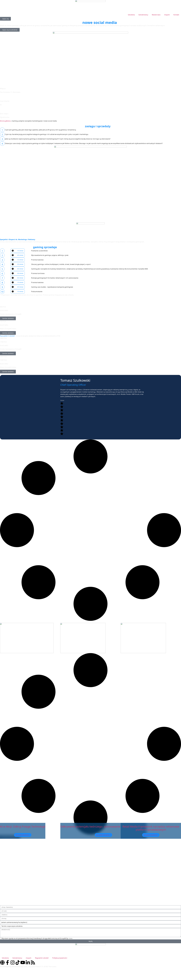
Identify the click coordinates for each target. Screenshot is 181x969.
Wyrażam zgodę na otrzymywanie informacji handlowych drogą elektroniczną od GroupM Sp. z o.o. (37, 938)
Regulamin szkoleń (42, 958)
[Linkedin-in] (27, 962)
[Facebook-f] (7, 962)
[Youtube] (22, 962)
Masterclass (156, 15)
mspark (167, 15)
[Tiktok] (17, 962)
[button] (10, 837)
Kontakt (176, 15)
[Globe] (2, 962)
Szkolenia (131, 15)
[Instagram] (12, 962)
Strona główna (5, 121)
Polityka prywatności (59, 958)
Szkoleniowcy (143, 15)
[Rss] (33, 962)
